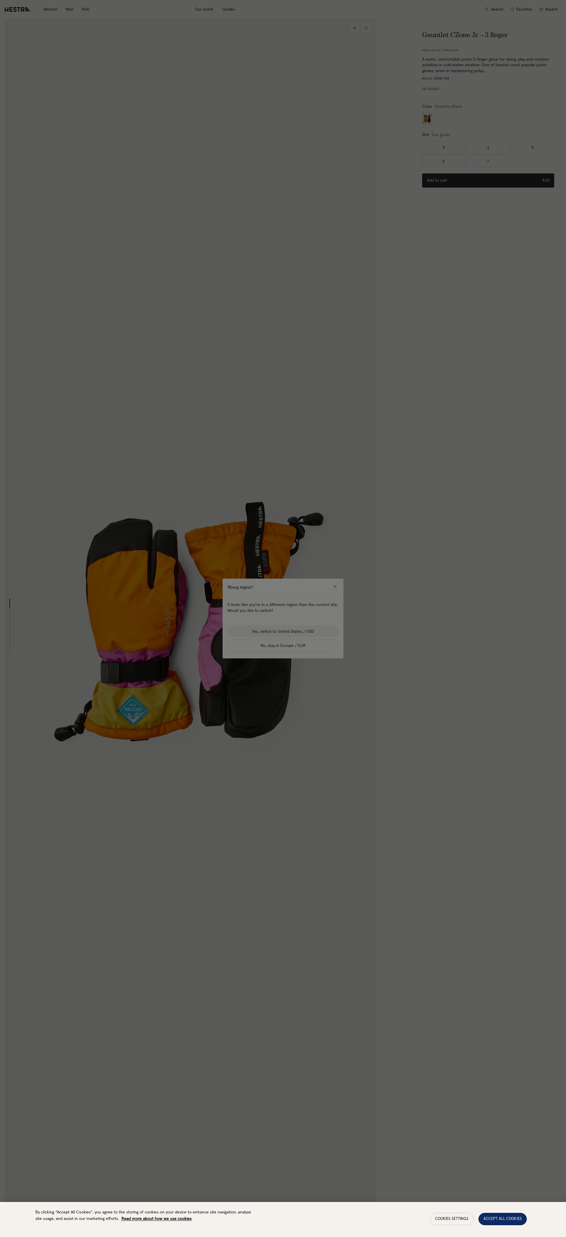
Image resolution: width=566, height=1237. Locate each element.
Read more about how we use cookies (156, 1219)
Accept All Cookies (502, 1219)
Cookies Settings (451, 1219)
